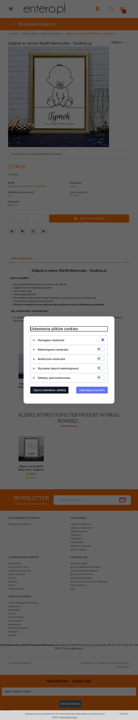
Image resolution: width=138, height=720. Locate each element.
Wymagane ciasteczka (51, 340)
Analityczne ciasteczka (51, 359)
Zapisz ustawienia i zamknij (49, 390)
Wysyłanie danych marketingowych (58, 368)
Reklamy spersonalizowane (54, 377)
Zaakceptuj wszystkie (92, 390)
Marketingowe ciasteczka (53, 349)
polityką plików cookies (68, 717)
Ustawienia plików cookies (54, 329)
